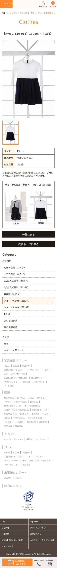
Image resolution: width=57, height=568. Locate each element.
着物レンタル (12, 486)
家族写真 (26, 381)
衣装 (32, 13)
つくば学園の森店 (35, 417)
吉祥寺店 (21, 397)
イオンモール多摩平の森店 (15, 401)
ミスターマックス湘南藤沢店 (16, 409)
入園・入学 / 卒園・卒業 (14, 373)
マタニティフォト (11, 381)
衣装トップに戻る (28, 244)
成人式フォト (37, 377)
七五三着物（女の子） (15, 267)
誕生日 (16, 365)
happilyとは (35, 521)
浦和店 (7, 417)
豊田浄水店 (31, 422)
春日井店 (43, 422)
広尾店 (31, 397)
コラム (8, 447)
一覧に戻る (28, 234)
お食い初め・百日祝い (13, 369)
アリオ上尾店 (19, 417)
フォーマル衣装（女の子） (17, 300)
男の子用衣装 (10, 327)
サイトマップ (7, 546)
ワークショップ (42, 439)
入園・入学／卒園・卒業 (39, 460)
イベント (10, 434)
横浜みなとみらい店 (12, 405)
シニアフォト (39, 381)
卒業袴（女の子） (13, 294)
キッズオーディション (13, 439)
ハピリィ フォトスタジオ (16, 13)
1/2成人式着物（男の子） (16, 287)
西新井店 (34, 401)
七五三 (7, 365)
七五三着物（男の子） (15, 274)
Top (3, 521)
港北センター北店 (39, 409)
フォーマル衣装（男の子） (17, 307)
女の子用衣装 (10, 320)
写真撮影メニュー (15, 360)
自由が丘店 (9, 397)
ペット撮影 (9, 386)
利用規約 (5, 533)
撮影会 (29, 439)
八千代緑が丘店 (21, 413)
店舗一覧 (50, 560)
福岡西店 (19, 425)
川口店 (45, 413)
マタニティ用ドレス (14, 350)
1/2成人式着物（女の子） (16, 280)
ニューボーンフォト (34, 456)
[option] (28, 79)
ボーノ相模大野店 (32, 405)
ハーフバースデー (33, 369)
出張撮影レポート (15, 472)
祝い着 (7, 313)
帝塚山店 (8, 425)
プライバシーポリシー (39, 527)
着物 (6, 343)
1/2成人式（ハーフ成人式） (16, 377)
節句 (46, 369)
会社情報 (5, 527)
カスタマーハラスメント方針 (42, 540)
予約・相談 (39, 560)
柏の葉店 (35, 413)
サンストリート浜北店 (13, 422)
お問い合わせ (35, 533)
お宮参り (26, 365)
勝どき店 (40, 397)
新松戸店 (8, 413)
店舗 (7, 392)
